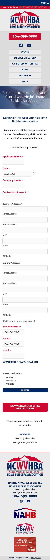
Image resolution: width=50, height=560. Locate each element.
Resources (25, 75)
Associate (11, 381)
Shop (25, 81)
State (5, 245)
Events (25, 52)
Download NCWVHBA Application (25, 407)
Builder (9, 377)
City (5, 235)
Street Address (10, 214)
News (25, 69)
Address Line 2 (10, 224)
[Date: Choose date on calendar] (34, 173)
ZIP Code (7, 256)
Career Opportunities (25, 63)
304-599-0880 (25, 36)
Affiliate (10, 384)
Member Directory (25, 58)
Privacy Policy (36, 558)
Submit (25, 390)
